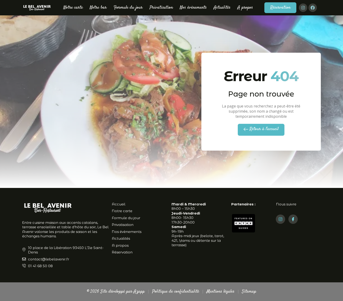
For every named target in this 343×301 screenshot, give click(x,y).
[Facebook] (312, 7)
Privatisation (161, 7)
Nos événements (193, 7)
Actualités (222, 7)
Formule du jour (128, 7)
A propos (245, 7)
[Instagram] (303, 7)
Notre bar (98, 7)
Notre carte (73, 7)
